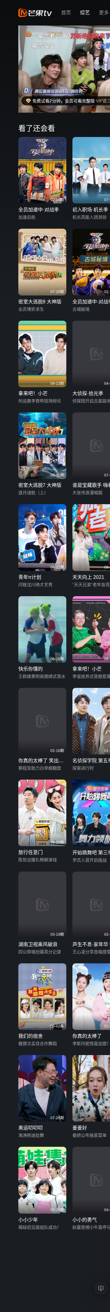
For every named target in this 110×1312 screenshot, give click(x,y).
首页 (66, 12)
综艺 (85, 12)
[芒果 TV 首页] (35, 13)
